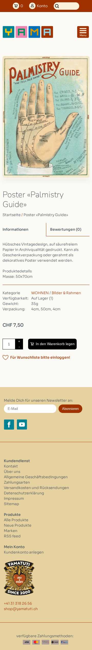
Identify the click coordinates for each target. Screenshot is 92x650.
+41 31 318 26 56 (18, 603)
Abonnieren (70, 409)
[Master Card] (36, 642)
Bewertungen (65, 229)
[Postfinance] (45, 642)
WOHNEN (40, 293)
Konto (42, 6)
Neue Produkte (17, 525)
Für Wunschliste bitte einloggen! (40, 357)
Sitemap (11, 504)
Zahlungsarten (17, 482)
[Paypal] (64, 642)
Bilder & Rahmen (66, 293)
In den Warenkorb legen (55, 344)
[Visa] (26, 642)
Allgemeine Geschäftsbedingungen (36, 477)
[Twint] (55, 642)
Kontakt (11, 466)
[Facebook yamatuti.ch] (9, 424)
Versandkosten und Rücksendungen (36, 487)
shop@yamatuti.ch (21, 608)
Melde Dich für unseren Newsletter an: (38, 400)
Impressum (14, 498)
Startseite (12, 214)
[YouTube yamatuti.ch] (22, 424)
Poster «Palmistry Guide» (46, 214)
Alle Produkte (16, 520)
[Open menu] (83, 32)
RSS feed (12, 536)
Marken (10, 530)
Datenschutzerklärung (24, 493)
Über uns (12, 471)
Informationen (15, 229)
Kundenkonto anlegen (24, 552)
